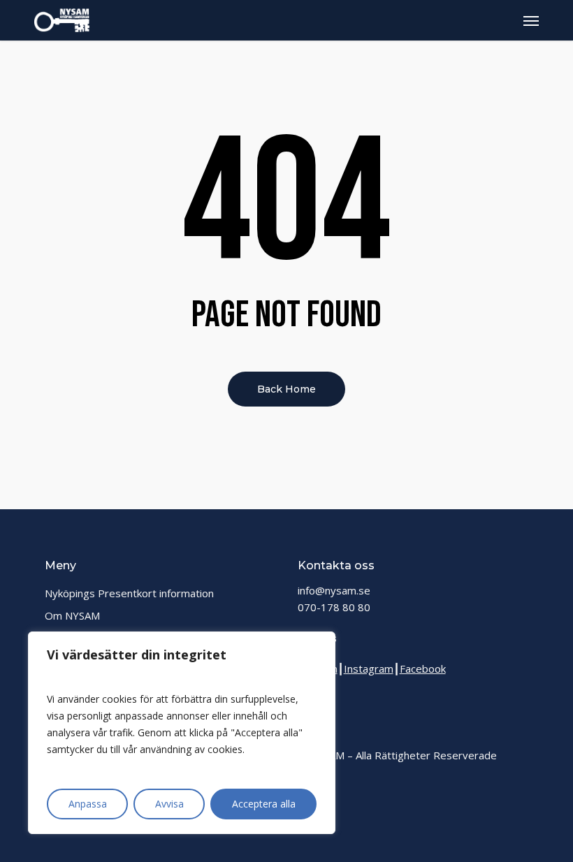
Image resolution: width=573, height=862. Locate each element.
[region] (181, 732)
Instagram (368, 668)
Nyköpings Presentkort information (129, 593)
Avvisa (169, 803)
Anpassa (87, 803)
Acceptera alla (264, 803)
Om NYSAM (72, 615)
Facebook (423, 668)
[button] (531, 20)
